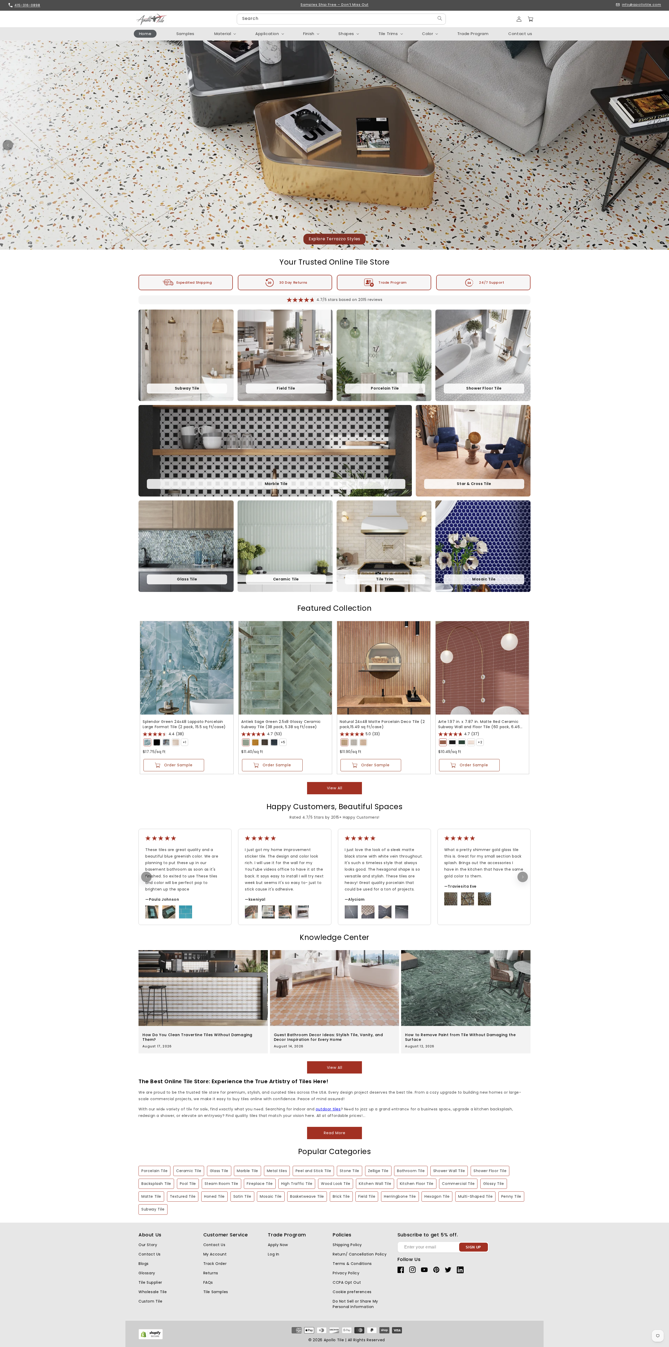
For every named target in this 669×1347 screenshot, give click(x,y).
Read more (334, 1132)
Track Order (215, 1263)
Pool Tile (188, 1183)
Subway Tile (153, 1209)
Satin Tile (242, 1196)
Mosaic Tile (271, 1196)
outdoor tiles (328, 1109)
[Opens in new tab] (151, 1338)
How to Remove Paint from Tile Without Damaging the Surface (460, 1037)
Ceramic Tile (188, 1170)
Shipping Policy (347, 1244)
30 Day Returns (293, 282)
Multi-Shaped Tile (475, 1196)
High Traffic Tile (296, 1183)
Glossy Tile (493, 1183)
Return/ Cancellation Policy (360, 1254)
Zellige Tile (378, 1170)
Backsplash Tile (156, 1183)
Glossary (147, 1273)
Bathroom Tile (411, 1170)
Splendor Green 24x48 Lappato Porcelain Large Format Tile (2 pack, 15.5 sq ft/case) (184, 724)
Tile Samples (215, 1291)
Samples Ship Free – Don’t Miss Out (334, 5)
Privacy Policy (346, 1273)
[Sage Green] (246, 742)
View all (334, 788)
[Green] (147, 742)
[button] (530, 19)
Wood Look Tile (335, 1183)
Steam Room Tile (221, 1183)
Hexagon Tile (436, 1196)
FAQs (208, 1282)
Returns (210, 1273)
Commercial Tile (458, 1183)
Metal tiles (277, 1170)
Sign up (473, 1247)
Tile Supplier (150, 1282)
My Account (215, 1254)
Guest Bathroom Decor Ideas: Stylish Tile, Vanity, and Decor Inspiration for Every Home (328, 1037)
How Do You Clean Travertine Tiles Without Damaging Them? (197, 1037)
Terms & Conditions (352, 1263)
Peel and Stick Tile (313, 1170)
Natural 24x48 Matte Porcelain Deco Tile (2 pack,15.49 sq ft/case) (382, 724)
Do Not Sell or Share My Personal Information (355, 1304)
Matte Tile (151, 1196)
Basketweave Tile (307, 1196)
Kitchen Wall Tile (375, 1183)
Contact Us (150, 1254)
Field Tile (366, 1196)
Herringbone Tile (400, 1196)
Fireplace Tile (260, 1183)
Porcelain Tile (154, 1170)
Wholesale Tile (153, 1291)
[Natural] (344, 742)
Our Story (148, 1244)
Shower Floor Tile (490, 1170)
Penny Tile (511, 1196)
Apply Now (278, 1244)
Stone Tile (349, 1170)
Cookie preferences (352, 1291)
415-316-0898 (27, 5)
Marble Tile (247, 1170)
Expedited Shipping (194, 282)
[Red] (443, 742)
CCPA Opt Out (347, 1282)
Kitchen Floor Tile (417, 1183)
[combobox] (341, 19)
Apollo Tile (334, 1340)
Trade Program (392, 282)
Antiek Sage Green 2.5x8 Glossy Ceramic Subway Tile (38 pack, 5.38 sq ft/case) (281, 724)
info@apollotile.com (641, 5)
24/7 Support (491, 282)
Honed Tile (214, 1196)
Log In (273, 1254)
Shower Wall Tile (449, 1170)
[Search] (440, 18)
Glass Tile (219, 1170)
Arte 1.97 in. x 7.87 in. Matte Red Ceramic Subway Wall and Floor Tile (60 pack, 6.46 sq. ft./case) (479, 724)
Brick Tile (341, 1196)
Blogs (144, 1263)
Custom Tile (151, 1301)
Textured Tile (183, 1196)
